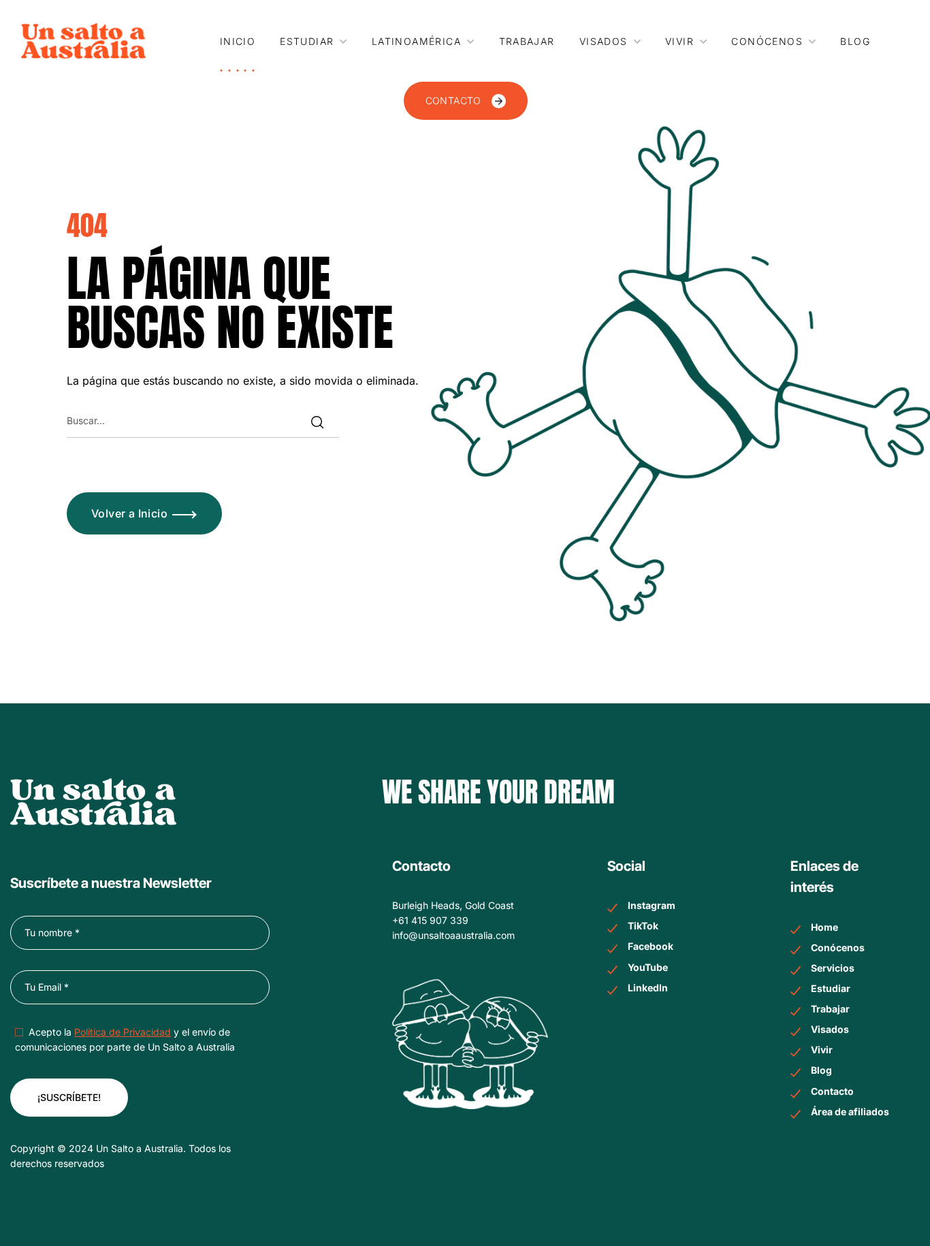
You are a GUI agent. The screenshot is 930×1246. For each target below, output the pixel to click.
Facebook (650, 946)
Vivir (822, 1049)
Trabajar (830, 1009)
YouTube (648, 967)
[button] (466, 101)
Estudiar (830, 988)
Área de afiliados (850, 1111)
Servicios (832, 968)
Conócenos (838, 947)
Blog (821, 1070)
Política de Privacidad (122, 1032)
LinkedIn (648, 987)
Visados (830, 1029)
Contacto (832, 1091)
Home (824, 927)
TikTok (643, 925)
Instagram (651, 905)
